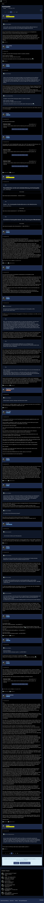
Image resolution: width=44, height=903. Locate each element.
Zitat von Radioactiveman (9, 834)
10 (16, 12)
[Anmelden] (39, 1)
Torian (6, 874)
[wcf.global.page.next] (19, 12)
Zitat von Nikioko (8, 24)
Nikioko (13, 260)
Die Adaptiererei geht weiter (10, 884)
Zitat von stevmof (8, 306)
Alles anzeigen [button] (21, 191)
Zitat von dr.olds (8, 577)
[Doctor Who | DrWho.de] (3, 1)
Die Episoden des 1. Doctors (9, 894)
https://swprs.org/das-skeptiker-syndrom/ (21, 846)
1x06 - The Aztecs (8, 892)
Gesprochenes (7, 886)
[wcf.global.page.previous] (3, 12)
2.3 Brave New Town (8, 888)
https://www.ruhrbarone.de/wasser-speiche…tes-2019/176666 (14, 633)
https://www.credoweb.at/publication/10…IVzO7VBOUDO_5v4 (14, 210)
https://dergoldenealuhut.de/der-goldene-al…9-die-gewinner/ (14, 630)
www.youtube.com (32, 124)
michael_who (7, 878)
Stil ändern (41, 900)
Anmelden (16, 863)
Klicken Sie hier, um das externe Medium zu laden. (20, 129)
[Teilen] (41, 10)
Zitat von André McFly (9, 95)
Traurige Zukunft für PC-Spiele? (10, 873)
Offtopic (6, 875)
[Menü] (42, 1)
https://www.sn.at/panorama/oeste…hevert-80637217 (12, 624)
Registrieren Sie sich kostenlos (30, 858)
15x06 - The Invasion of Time (10, 877)
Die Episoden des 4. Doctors (9, 879)
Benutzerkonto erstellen (25, 863)
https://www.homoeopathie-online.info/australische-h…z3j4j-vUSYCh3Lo (16, 226)
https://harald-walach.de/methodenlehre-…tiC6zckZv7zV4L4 (13, 195)
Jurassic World (7, 880)
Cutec (6, 885)
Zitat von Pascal (8, 73)
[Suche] (37, 1)
